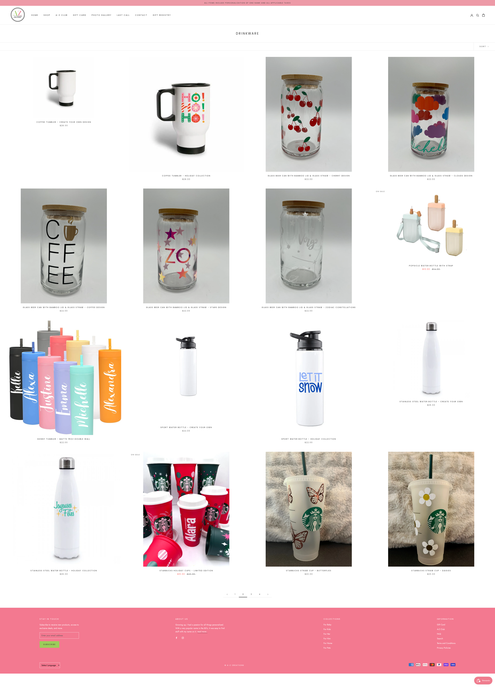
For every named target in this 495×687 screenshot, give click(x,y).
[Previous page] (227, 594)
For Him (327, 638)
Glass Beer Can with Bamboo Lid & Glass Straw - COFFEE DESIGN (64, 307)
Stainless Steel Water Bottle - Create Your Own (431, 401)
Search (440, 638)
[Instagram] (183, 637)
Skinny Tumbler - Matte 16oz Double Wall (63, 439)
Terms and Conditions (446, 643)
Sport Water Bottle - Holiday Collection (308, 439)
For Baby (327, 624)
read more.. (202, 631)
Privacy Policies (444, 647)
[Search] (477, 15)
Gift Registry (162, 15)
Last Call (123, 15)
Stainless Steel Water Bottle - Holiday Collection (64, 570)
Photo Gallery (102, 15)
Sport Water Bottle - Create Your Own (186, 427)
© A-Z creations (234, 665)
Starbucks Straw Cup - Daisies (431, 570)
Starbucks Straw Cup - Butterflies (308, 570)
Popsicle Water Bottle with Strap (431, 265)
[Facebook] (176, 637)
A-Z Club (62, 15)
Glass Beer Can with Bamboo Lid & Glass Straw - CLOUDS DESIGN (431, 175)
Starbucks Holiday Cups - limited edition (186, 570)
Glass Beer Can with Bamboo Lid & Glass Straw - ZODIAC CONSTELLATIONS (309, 307)
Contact (141, 15)
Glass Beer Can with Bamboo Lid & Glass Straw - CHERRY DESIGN (309, 175)
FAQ (439, 633)
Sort (483, 46)
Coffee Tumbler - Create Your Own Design (63, 122)
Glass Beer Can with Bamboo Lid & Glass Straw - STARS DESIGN (186, 307)
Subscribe (49, 644)
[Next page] (268, 594)
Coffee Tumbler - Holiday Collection (186, 175)
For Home (328, 643)
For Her (327, 633)
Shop (47, 15)
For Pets (327, 647)
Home (34, 15)
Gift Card (79, 15)
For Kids (327, 629)
